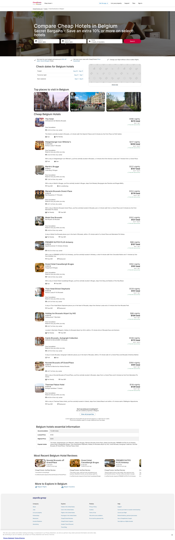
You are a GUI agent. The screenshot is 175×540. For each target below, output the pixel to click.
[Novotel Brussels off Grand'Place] (87, 371)
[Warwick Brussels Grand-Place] (87, 201)
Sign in (140, 3)
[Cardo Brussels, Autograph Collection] (87, 347)
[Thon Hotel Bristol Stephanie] (87, 298)
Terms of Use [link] (92, 512)
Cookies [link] (91, 509)
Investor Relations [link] (37, 521)
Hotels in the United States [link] (68, 506)
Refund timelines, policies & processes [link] (127, 515)
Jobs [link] (34, 509)
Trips (133, 3)
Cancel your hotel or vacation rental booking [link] (129, 509)
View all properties (87, 414)
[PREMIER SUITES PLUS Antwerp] (87, 250)
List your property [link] (37, 512)
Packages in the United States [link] (68, 515)
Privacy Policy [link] (93, 506)
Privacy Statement (8, 538)
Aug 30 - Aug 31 (78, 71)
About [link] (34, 506)
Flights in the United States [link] (68, 512)
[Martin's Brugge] (87, 176)
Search (132, 41)
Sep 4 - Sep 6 (79, 79)
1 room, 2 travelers (98, 42)
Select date (42, 42)
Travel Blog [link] (64, 527)
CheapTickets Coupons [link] (67, 521)
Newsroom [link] (35, 518)
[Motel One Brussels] (87, 227)
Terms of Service (20, 538)
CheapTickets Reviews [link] (67, 518)
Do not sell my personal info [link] (96, 518)
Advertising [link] (36, 524)
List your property (116, 3)
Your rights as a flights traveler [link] (125, 521)
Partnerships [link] (36, 515)
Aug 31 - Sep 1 (78, 75)
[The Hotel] (87, 128)
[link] (48, 487)
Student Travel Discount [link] (67, 524)
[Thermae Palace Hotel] (87, 394)
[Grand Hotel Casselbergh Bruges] (87, 273)
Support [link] (120, 506)
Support (127, 3)
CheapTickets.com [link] (37, 8)
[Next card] (138, 468)
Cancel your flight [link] (122, 512)
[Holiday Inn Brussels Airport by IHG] (87, 323)
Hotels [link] (45, 8)
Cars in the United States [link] (67, 509)
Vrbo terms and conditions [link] (96, 515)
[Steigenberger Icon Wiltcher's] (87, 151)
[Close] (172, 535)
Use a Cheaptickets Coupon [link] (125, 518)
